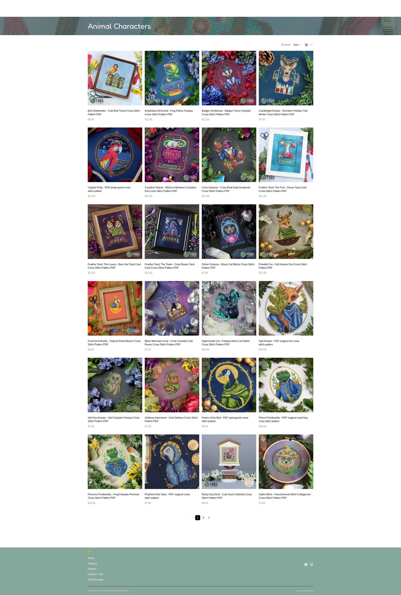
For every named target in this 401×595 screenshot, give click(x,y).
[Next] (209, 518)
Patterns (92, 563)
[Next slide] (137, 78)
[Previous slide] (92, 78)
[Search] (297, 8)
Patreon (92, 569)
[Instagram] (311, 564)
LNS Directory (95, 579)
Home (91, 558)
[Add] (137, 100)
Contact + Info (95, 574)
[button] (297, 44)
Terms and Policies (305, 591)
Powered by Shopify (119, 591)
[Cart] (311, 8)
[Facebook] (306, 564)
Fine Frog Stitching (102, 591)
